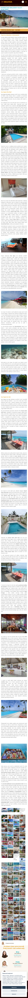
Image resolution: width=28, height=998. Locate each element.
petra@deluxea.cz (17, 955)
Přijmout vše (14, 987)
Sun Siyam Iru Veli (6, 399)
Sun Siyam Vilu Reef (5, 94)
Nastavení (14, 994)
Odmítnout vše (14, 990)
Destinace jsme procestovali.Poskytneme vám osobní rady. (14, 947)
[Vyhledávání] (23, 2)
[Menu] (26, 2)
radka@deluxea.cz (17, 965)
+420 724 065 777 (17, 956)
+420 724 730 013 (17, 966)
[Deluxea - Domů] (6, 2)
